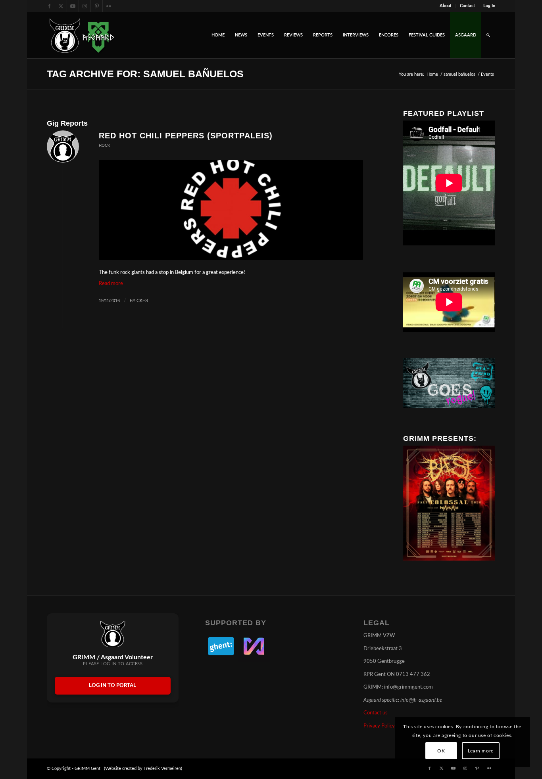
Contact (467, 6)
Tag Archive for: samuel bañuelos (145, 73)
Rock (104, 145)
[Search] (488, 35)
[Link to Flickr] (109, 6)
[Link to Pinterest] (96, 6)
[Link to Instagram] (84, 6)
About (446, 6)
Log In (489, 6)
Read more (111, 283)
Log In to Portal (112, 685)
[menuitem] (446, 6)
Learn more (481, 750)
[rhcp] (231, 210)
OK (441, 750)
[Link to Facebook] (49, 6)
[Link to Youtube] (73, 6)
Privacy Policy (379, 726)
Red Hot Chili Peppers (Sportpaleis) (186, 135)
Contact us (375, 713)
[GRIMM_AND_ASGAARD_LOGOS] (82, 35)
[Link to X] (61, 6)
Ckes (142, 300)
